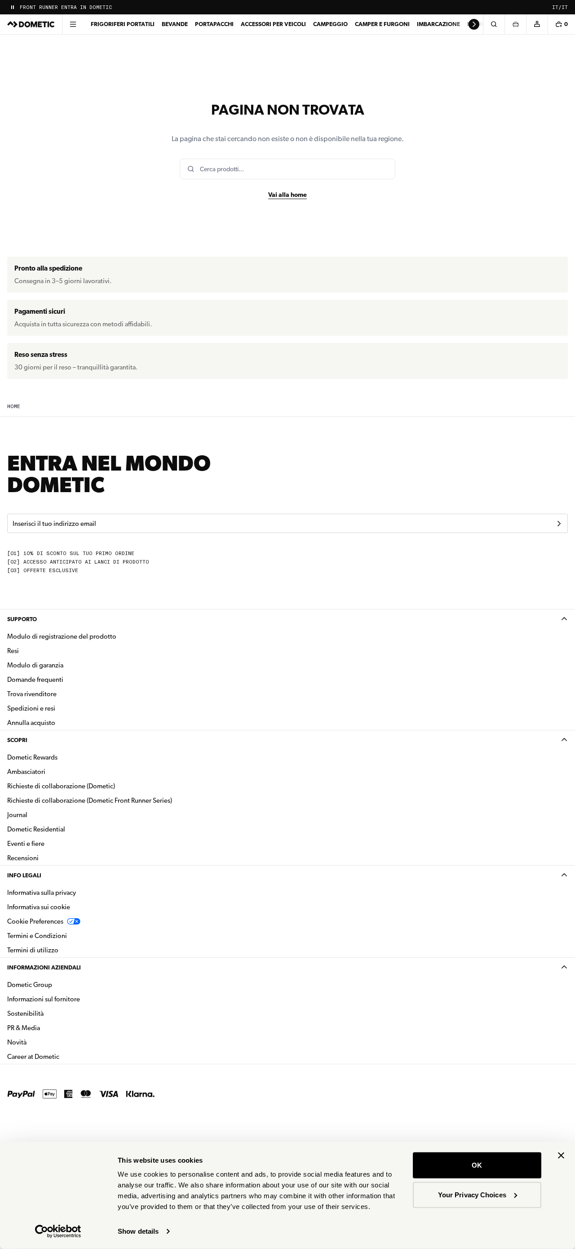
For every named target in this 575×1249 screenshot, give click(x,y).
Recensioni (23, 858)
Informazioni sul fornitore (43, 999)
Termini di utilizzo (32, 950)
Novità (45, 1042)
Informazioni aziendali (44, 967)
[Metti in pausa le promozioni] (12, 7)
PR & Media (52, 1027)
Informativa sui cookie (38, 907)
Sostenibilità (25, 1013)
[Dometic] (31, 24)
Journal (17, 815)
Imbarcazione (438, 24)
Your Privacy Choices (472, 1194)
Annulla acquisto (31, 723)
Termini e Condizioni (37, 936)
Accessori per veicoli (273, 24)
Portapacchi (214, 24)
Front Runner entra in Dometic (66, 7)
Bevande (175, 24)
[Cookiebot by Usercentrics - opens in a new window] (58, 1231)
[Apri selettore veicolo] (515, 24)
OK (477, 1165)
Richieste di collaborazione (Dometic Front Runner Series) (89, 800)
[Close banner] (561, 1155)
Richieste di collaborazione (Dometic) (61, 786)
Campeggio (330, 24)
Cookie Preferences (35, 921)
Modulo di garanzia (35, 665)
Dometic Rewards (32, 757)
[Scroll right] (474, 24)
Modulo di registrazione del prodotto (61, 636)
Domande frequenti (35, 680)
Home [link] (13, 406)
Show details (138, 1231)
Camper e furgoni (382, 24)
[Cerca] (493, 24)
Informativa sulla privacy (41, 893)
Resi (13, 651)
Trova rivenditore (32, 694)
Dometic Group (58, 984)
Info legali (24, 875)
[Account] (537, 24)
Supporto (22, 619)
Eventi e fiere (25, 844)
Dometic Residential (64, 829)
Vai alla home (287, 194)
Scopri (17, 740)
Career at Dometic (61, 1056)
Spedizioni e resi (31, 708)
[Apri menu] (73, 24)
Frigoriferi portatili (123, 24)
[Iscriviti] (559, 523)
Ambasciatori (26, 772)
